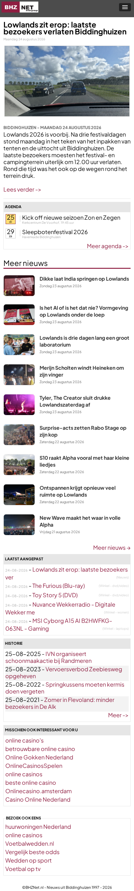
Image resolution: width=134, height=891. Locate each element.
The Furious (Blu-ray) (58, 585)
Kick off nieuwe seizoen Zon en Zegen (71, 217)
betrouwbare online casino (40, 748)
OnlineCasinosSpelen (33, 765)
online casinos (23, 774)
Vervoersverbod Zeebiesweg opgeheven (63, 672)
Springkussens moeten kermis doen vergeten (64, 688)
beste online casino (30, 782)
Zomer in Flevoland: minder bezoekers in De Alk (59, 703)
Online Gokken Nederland (39, 757)
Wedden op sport (28, 860)
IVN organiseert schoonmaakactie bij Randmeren (48, 657)
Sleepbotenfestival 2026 (55, 231)
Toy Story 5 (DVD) (55, 594)
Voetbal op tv (23, 868)
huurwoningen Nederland (38, 826)
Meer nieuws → (112, 547)
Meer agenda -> (108, 245)
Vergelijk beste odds (32, 851)
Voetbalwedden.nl (29, 843)
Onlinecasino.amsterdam (38, 790)
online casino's (24, 740)
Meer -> (118, 714)
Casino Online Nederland (37, 799)
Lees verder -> (22, 189)
